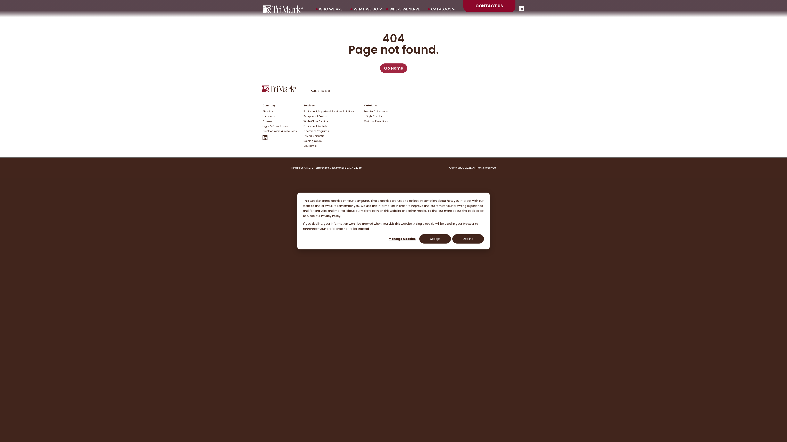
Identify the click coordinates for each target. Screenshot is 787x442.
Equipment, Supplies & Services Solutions (329, 111)
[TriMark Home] (279, 91)
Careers (267, 121)
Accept (435, 239)
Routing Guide (313, 141)
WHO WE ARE (330, 9)
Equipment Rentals (315, 126)
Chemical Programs (316, 131)
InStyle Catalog (373, 116)
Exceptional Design (315, 116)
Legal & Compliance (275, 126)
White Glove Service (316, 121)
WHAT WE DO (366, 9)
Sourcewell (310, 146)
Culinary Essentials (376, 121)
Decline (468, 239)
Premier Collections (376, 111)
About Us (268, 111)
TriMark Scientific (314, 136)
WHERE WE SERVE (404, 9)
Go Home (393, 68)
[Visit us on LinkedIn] (521, 10)
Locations (269, 116)
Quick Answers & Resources (280, 131)
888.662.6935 (322, 91)
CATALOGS (441, 9)
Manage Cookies (402, 239)
